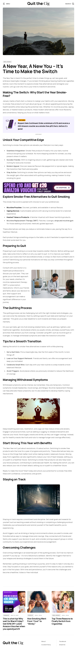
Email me (62, 645)
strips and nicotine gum (63, 220)
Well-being (7, 61)
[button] (6, 4)
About (43, 641)
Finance (6, 615)
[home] (38, 4)
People (30, 615)
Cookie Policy (46, 645)
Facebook (62, 641)
